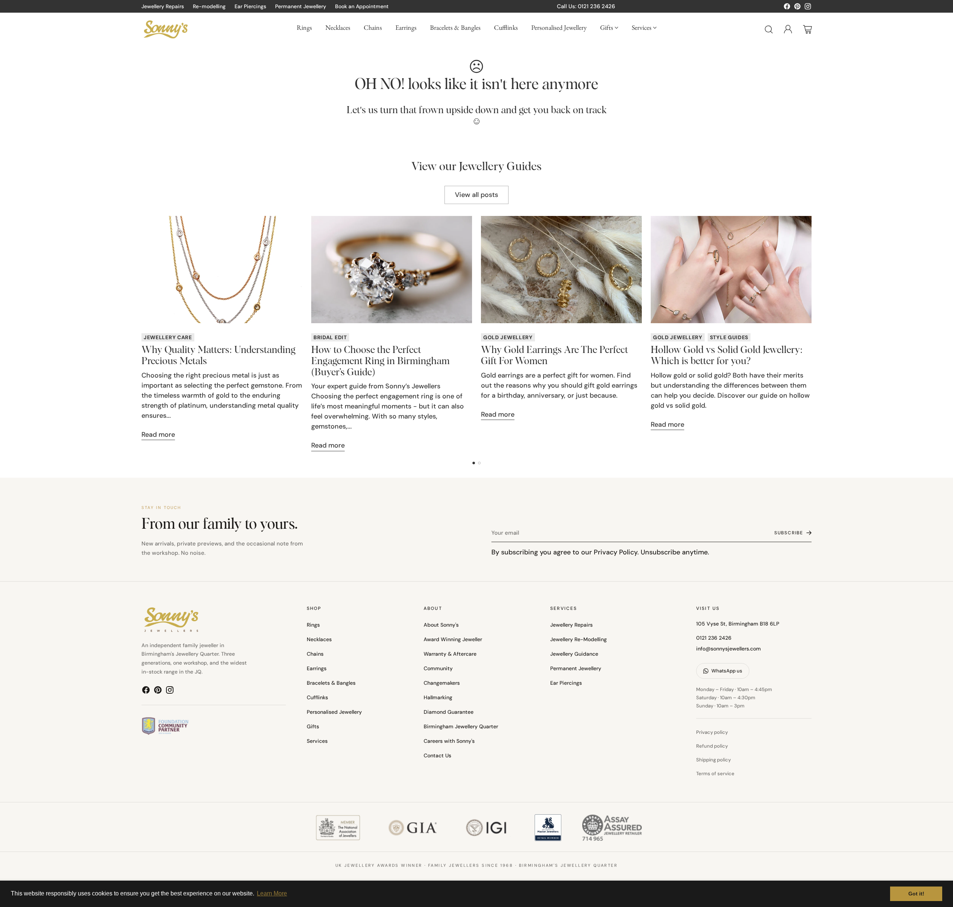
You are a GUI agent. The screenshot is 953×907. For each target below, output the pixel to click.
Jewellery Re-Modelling (578, 639)
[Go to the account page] (788, 29)
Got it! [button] (916, 894)
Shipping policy (713, 760)
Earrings (316, 668)
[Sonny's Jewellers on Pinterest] (797, 8)
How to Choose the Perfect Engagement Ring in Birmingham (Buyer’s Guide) (380, 362)
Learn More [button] (272, 893)
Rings (313, 624)
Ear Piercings (566, 683)
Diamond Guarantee (449, 712)
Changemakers (442, 683)
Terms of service (715, 773)
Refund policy (712, 746)
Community (438, 668)
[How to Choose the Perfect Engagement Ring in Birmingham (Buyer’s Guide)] (391, 269)
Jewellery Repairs (571, 624)
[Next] (811, 333)
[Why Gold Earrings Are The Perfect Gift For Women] (561, 269)
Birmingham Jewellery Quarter (461, 726)
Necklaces (319, 639)
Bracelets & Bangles (331, 683)
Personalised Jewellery (334, 712)
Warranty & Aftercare (450, 653)
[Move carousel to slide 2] (479, 463)
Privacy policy (712, 732)
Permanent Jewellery (575, 668)
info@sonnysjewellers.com (728, 648)
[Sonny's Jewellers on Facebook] (787, 8)
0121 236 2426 (714, 637)
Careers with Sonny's (449, 741)
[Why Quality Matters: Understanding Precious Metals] (221, 269)
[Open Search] (769, 29)
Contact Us (437, 755)
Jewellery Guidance (574, 653)
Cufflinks (317, 697)
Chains (315, 653)
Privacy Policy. (616, 552)
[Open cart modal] (807, 29)
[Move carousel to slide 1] (473, 463)
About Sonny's (441, 624)
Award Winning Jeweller (453, 639)
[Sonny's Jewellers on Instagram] (808, 8)
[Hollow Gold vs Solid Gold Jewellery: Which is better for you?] (731, 269)
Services (317, 741)
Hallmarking (438, 697)
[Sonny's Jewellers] (165, 29)
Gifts (313, 726)
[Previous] (141, 333)
